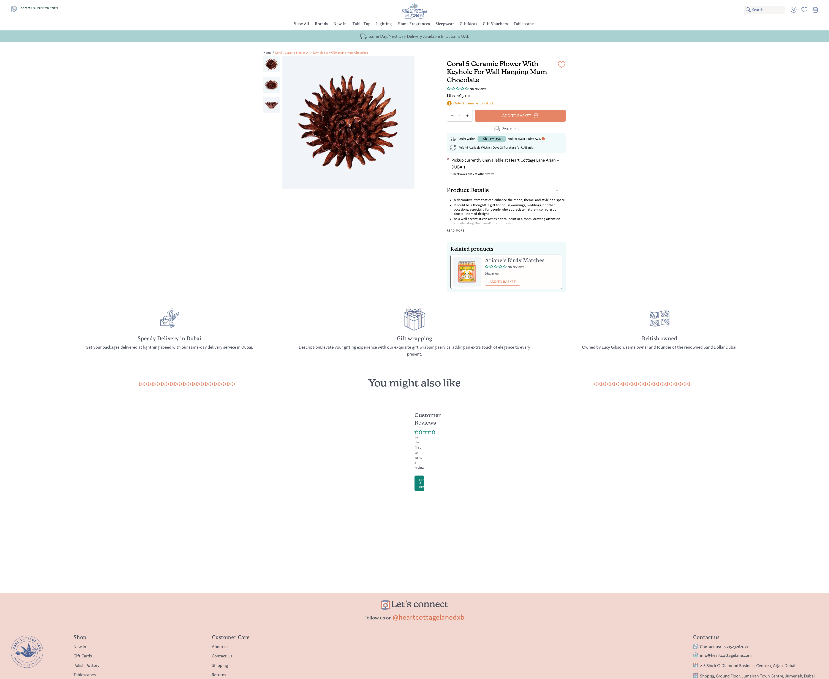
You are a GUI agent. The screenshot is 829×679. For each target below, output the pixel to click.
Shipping (220, 665)
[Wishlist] (804, 10)
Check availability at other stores (472, 174)
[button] (321, 24)
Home (267, 53)
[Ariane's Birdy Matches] (467, 272)
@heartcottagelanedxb (428, 617)
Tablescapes (84, 674)
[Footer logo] (27, 652)
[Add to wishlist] (561, 65)
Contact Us (222, 656)
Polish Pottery (86, 665)
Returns (219, 674)
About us (220, 646)
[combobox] (768, 10)
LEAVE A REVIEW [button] (421, 483)
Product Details (468, 191)
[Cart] (815, 10)
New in (79, 646)
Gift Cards (82, 656)
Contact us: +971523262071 (38, 8)
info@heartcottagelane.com (726, 655)
